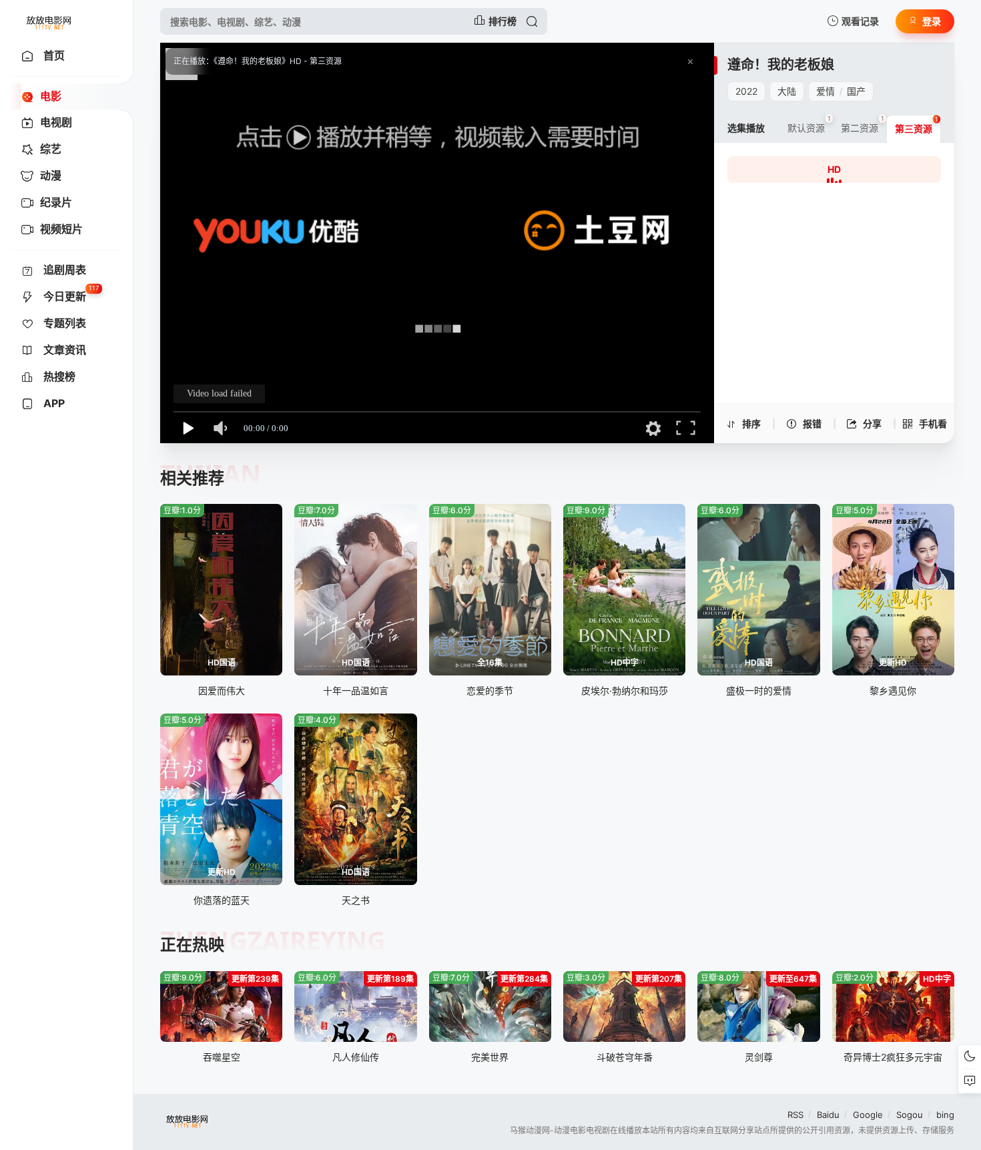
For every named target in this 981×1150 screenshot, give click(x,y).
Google (868, 1114)
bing (945, 1114)
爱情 (825, 91)
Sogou (909, 1114)
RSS (795, 1114)
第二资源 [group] (862, 124)
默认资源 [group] (809, 124)
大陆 (786, 91)
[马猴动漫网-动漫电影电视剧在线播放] (50, 21)
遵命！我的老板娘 (780, 65)
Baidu (828, 1114)
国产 (856, 91)
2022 (746, 91)
